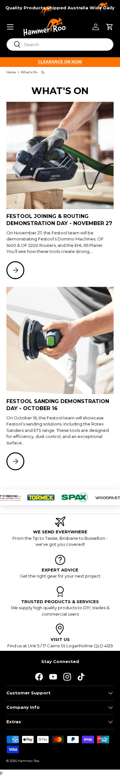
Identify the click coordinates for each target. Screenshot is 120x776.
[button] (110, 27)
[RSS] (43, 72)
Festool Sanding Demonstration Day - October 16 (57, 404)
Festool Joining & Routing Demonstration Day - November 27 (59, 219)
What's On (29, 72)
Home (11, 72)
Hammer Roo (28, 761)
